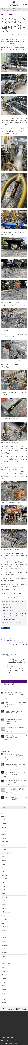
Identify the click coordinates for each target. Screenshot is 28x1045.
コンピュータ (5, 952)
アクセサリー (5, 934)
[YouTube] (9, 684)
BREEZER (4, 827)
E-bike (3, 864)
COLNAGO (4, 849)
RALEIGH (3, 901)
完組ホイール (5, 971)
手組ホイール (5, 982)
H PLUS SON (4, 879)
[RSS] (12, 684)
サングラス (4, 956)
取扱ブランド (5, 967)
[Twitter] (2, 684)
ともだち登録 (8, 624)
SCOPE (3, 916)
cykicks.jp (24, 34)
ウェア (3, 941)
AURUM (3, 823)
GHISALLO (4, 875)
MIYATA (3, 890)
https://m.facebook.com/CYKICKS (16, 613)
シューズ (3, 960)
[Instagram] (5, 684)
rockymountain (5, 912)
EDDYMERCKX (5, 868)
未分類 (3, 986)
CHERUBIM (4, 842)
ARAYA (3, 820)
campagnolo (4, 831)
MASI (2, 882)
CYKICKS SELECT (6, 853)
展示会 (3, 975)
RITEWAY (3, 908)
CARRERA (4, 834)
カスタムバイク (4, 14)
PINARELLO (4, 897)
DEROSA (3, 860)
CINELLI (3, 845)
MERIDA (3, 886)
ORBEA (3, 893)
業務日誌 (11, 14)
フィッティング (5, 964)
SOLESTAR (4, 919)
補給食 (3, 993)
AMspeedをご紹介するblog (12, 553)
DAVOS (3, 857)
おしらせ (3, 930)
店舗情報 (3, 978)
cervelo (3, 838)
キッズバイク (5, 949)
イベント (3, 938)
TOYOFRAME (4, 927)
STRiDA (3, 923)
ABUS (3, 816)
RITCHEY (3, 904)
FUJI (2, 871)
